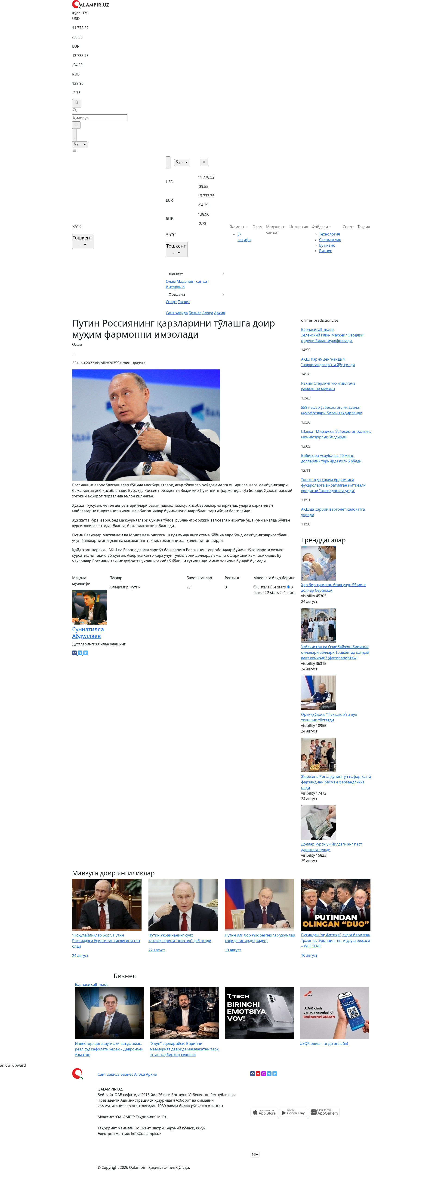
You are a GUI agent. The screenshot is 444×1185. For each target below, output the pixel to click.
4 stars (280, 587)
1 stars (290, 592)
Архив (219, 312)
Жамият (176, 274)
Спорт (171, 301)
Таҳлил (184, 301)
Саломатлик (330, 239)
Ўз (76, 144)
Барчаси (317, 329)
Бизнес (195, 312)
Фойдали (177, 294)
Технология (329, 234)
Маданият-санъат (193, 281)
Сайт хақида (177, 312)
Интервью (175, 286)
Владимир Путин (125, 587)
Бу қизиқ (327, 245)
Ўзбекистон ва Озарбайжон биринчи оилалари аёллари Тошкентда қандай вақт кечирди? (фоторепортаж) (335, 652)
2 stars (273, 592)
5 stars (263, 587)
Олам (171, 281)
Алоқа (207, 312)
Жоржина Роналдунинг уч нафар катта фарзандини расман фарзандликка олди (336, 782)
